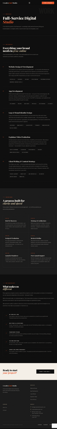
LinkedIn (40, 424)
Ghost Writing (33, 399)
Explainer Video (33, 396)
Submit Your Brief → (45, 371)
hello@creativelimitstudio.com (38, 407)
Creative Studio (10, 3)
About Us (5, 407)
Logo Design (33, 393)
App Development (34, 391)
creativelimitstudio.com (37, 409)
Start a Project (48, 2)
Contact (4, 410)
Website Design (33, 388)
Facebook (45, 424)
